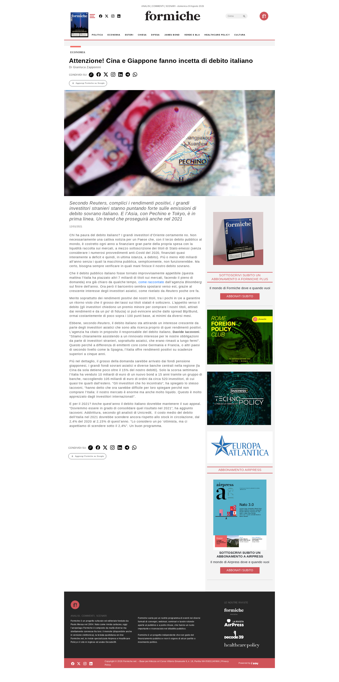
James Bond (172, 35)
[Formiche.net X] (107, 16)
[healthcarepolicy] (243, 645)
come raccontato (151, 282)
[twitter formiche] (79, 663)
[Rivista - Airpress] (243, 622)
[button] (93, 24)
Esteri (129, 35)
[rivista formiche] (240, 515)
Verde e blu (192, 35)
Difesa (155, 35)
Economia (114, 35)
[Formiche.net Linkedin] (119, 16)
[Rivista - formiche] (243, 611)
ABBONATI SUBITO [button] (240, 296)
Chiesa (142, 35)
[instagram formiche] (85, 663)
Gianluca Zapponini (87, 67)
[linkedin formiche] (91, 663)
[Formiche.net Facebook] (101, 16)
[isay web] (254, 663)
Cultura (239, 35)
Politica (97, 35)
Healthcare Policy (217, 35)
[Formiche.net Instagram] (113, 16)
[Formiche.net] (264, 16)
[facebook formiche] (73, 663)
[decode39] (243, 635)
